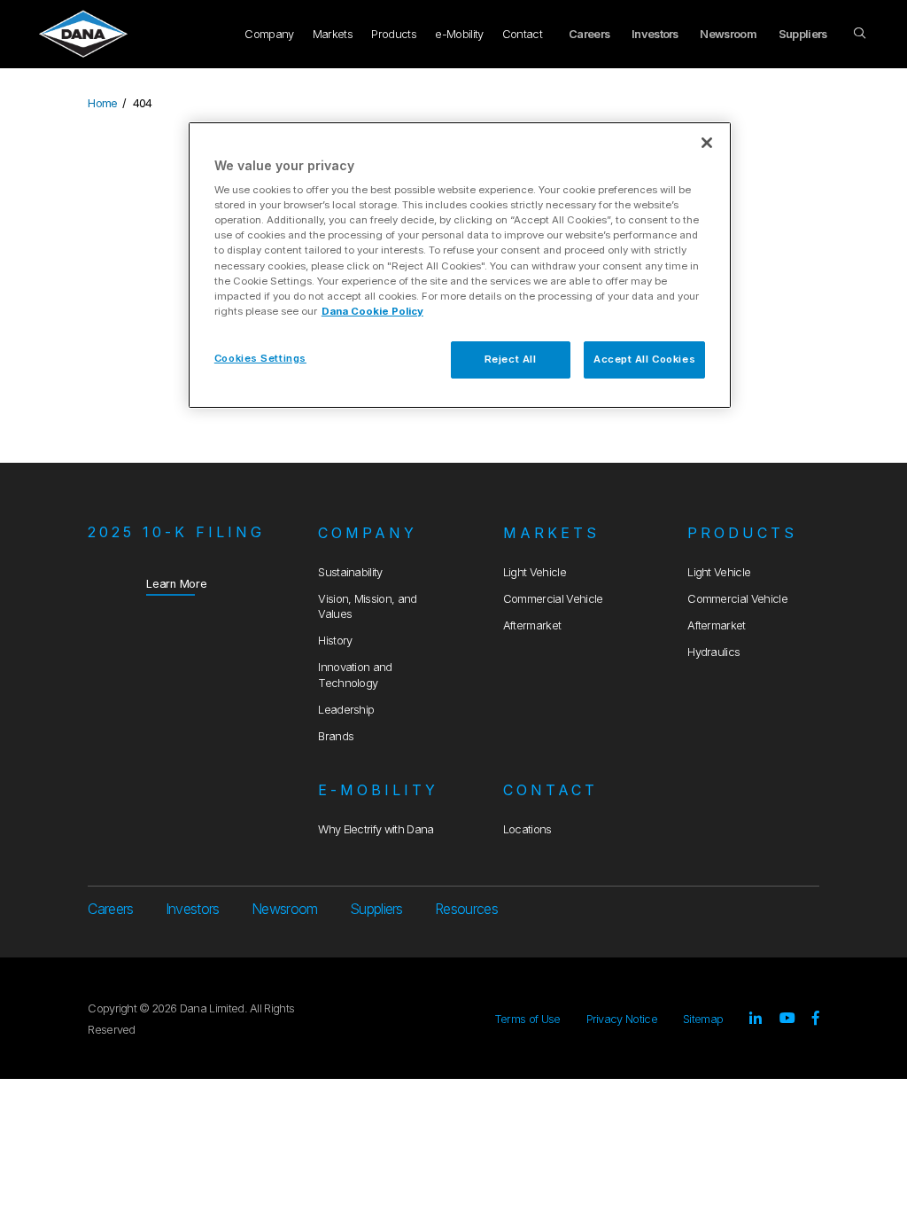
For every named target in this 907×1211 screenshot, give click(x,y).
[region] (460, 265)
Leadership (346, 709)
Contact (522, 34)
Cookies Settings (260, 358)
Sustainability (350, 572)
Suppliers (803, 34)
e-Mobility (459, 34)
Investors (655, 34)
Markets (333, 34)
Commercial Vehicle (553, 599)
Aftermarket (532, 625)
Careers (589, 34)
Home (102, 103)
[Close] (706, 142)
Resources (466, 909)
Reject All (511, 359)
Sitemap (703, 1019)
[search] (861, 34)
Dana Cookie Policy (372, 311)
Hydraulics (713, 652)
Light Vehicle (534, 572)
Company (268, 34)
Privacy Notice (621, 1019)
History (335, 640)
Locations (527, 829)
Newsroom (728, 34)
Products (393, 34)
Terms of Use (527, 1019)
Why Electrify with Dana (375, 829)
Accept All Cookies (644, 359)
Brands (335, 736)
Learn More (176, 583)
